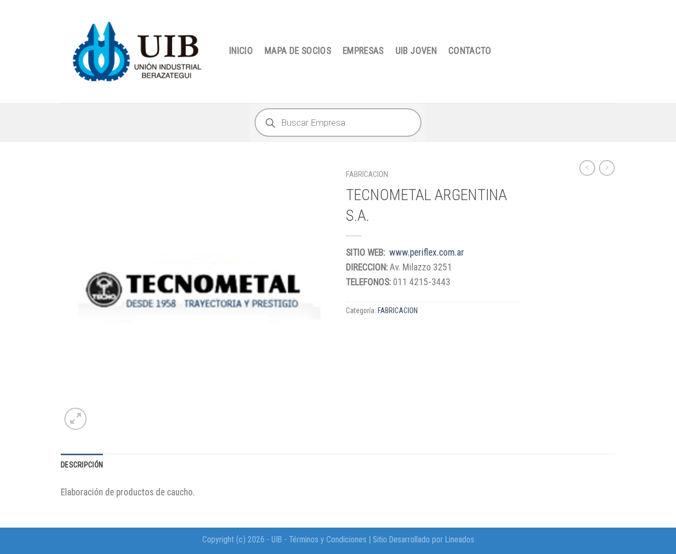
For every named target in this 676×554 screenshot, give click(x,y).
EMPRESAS (363, 50)
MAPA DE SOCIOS (298, 50)
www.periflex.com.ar (426, 252)
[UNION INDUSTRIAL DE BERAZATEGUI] (137, 51)
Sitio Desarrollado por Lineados (423, 539)
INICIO (241, 50)
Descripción (82, 465)
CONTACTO (470, 50)
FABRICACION (367, 174)
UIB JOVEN (416, 50)
